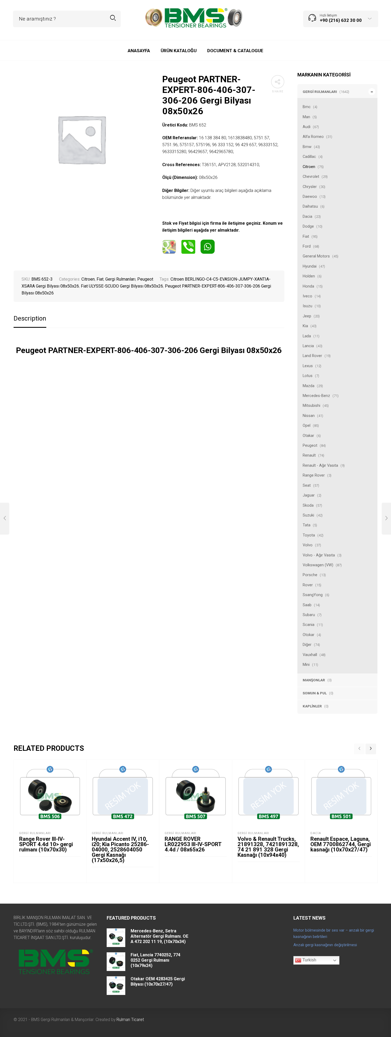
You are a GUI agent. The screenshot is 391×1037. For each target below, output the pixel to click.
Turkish (308, 960)
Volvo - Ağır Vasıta (319, 555)
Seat (307, 485)
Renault (309, 455)
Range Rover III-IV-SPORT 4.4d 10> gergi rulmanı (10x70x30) (46, 844)
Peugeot (310, 445)
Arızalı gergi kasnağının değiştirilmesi (325, 944)
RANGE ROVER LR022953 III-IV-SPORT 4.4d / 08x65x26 (193, 844)
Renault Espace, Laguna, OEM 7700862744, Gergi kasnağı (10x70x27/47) (340, 844)
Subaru (309, 614)
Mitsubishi (311, 405)
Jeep (307, 316)
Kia (305, 325)
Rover (308, 585)
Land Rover (312, 355)
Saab (307, 604)
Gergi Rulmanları (320, 91)
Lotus (308, 375)
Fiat (306, 236)
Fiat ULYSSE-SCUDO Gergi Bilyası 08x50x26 (122, 286)
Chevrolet (311, 176)
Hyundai (310, 266)
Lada (307, 336)
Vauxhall (310, 654)
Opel (306, 425)
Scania (308, 624)
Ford (307, 246)
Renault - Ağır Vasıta (320, 465)
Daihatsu (310, 206)
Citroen (309, 166)
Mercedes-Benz (316, 395)
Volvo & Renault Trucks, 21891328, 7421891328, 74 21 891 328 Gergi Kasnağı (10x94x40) (268, 847)
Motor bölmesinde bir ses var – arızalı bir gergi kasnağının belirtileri (333, 933)
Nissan (309, 415)
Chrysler (310, 186)
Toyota (309, 535)
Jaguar (309, 495)
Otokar (308, 634)
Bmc (307, 106)
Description (30, 318)
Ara (113, 18)
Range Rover (314, 475)
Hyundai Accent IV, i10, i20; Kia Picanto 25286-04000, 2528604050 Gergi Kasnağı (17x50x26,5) (120, 849)
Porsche (310, 574)
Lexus (308, 365)
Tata (306, 525)
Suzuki (308, 515)
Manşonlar (314, 680)
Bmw (307, 146)
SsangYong (313, 594)
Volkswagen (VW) (318, 565)
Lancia (308, 345)
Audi (306, 126)
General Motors (316, 256)
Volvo (308, 545)
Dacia (307, 216)
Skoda (308, 505)
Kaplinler (312, 706)
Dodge (308, 226)
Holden (309, 276)
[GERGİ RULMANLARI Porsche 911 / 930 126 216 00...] (386, 519)
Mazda (308, 385)
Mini (306, 664)
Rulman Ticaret (130, 1019)
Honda (308, 286)
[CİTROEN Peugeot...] (4, 519)
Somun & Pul (315, 693)
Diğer (307, 644)
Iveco (307, 296)
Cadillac (309, 156)
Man (306, 116)
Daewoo (310, 196)
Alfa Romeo (313, 136)
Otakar (308, 435)
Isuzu (307, 306)
